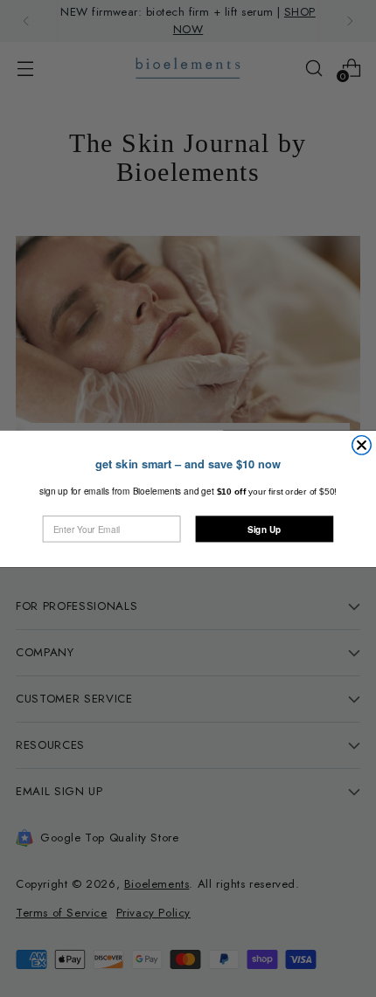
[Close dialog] (362, 444)
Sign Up (264, 529)
